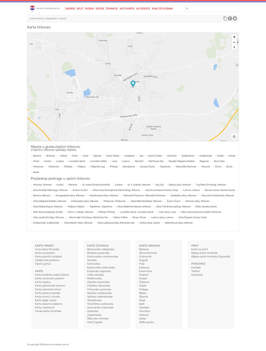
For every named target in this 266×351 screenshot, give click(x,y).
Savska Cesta (147, 166)
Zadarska (92, 311)
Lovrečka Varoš (77, 161)
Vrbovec (62, 18)
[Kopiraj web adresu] (225, 19)
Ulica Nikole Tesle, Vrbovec (78, 222)
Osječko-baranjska (98, 282)
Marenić (139, 161)
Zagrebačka (51, 18)
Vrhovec (205, 166)
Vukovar (144, 314)
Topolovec (165, 166)
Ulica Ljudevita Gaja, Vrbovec (48, 217)
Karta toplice (42, 282)
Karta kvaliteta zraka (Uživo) (52, 274)
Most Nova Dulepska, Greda (48, 212)
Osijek (100, 8)
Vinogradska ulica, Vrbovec (70, 195)
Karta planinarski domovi (50, 285)
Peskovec (38, 166)
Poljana (81, 166)
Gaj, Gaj (160, 184)
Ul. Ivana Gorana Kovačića (96, 184)
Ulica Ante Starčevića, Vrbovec (217, 195)
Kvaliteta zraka (162, 8)
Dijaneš (97, 155)
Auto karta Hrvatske (47, 249)
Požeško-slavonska (98, 285)
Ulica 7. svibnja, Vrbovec (80, 212)
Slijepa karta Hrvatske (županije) (210, 256)
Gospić (143, 278)
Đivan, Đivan (139, 217)
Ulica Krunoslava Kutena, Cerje (161, 190)
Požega (143, 289)
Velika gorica (146, 322)
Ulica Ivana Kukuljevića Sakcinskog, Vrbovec (116, 190)
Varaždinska (94, 300)
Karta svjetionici (44, 307)
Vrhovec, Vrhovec (42, 184)
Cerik (75, 155)
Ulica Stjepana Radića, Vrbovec (49, 201)
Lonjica (60, 161)
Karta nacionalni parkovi (49, 278)
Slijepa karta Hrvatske (204, 252)
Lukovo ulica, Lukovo (162, 217)
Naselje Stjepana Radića (182, 161)
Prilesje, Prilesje (106, 212)
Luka (114, 161)
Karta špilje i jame (45, 300)
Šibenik (143, 296)
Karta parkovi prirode (47, 293)
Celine (63, 155)
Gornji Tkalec (155, 155)
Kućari (47, 161)
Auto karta (127, 8)
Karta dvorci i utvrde (47, 296)
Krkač (36, 161)
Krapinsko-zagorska (99, 271)
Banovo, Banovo (41, 195)
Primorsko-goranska (99, 289)
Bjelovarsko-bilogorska (100, 249)
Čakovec (144, 282)
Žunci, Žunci (173, 201)
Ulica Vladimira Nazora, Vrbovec (134, 206)
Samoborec (129, 166)
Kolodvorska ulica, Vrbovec (104, 195)
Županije (112, 8)
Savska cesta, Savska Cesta (220, 190)
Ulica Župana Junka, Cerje (192, 217)
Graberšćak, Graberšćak (46, 222)
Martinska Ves (156, 161)
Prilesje (114, 166)
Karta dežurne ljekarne (48, 303)
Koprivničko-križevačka (101, 267)
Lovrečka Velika (98, 161)
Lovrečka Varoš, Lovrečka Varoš (137, 212)
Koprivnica (145, 271)
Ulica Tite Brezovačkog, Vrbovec (173, 206)
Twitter (195, 271)
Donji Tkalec (112, 155)
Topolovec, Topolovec (100, 206)
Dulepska (129, 155)
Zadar (142, 318)
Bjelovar (144, 249)
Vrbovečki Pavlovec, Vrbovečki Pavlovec (144, 195)
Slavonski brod (148, 252)
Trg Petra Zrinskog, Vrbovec (211, 184)
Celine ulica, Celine (150, 222)
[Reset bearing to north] (234, 47)
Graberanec (188, 155)
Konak (232, 155)
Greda (220, 155)
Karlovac (144, 267)
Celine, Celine (120, 217)
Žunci (218, 166)
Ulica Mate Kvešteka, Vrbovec (146, 201)
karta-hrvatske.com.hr (48, 8)
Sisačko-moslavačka (99, 293)
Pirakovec (53, 166)
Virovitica (144, 311)
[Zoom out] (234, 42)
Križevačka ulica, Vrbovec (84, 201)
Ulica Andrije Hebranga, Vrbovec (50, 190)
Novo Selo (219, 161)
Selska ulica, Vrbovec (180, 184)
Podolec (68, 166)
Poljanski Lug (97, 166)
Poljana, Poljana (76, 206)
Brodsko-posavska (98, 252)
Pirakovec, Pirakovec (115, 201)
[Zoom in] (234, 37)
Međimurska (94, 278)
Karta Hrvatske (37, 18)
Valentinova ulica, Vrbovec (179, 222)
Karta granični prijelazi (48, 256)
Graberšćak (205, 155)
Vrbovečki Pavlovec (186, 166)
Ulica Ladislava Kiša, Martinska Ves (116, 222)
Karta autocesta (45, 252)
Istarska (92, 260)
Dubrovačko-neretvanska (102, 256)
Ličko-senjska (95, 274)
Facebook (197, 274)
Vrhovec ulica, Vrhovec (197, 201)
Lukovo (126, 161)
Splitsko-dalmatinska (100, 296)
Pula (141, 263)
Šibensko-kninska (97, 318)
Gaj (141, 155)
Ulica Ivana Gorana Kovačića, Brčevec (201, 212)
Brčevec (50, 155)
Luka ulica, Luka (167, 212)
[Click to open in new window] (230, 19)
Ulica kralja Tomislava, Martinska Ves (88, 217)
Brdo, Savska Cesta (206, 206)
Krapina (143, 274)
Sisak (142, 300)
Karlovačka (93, 263)
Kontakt (196, 267)
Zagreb (70, 8)
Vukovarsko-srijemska (100, 307)
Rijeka (89, 8)
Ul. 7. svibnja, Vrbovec (139, 184)
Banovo (37, 155)
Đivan (229, 166)
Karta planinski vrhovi (48, 289)
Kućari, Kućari (80, 190)
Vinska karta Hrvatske (48, 311)
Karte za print (199, 249)
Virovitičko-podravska (100, 303)
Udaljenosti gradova (47, 260)
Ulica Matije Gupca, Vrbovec (48, 206)
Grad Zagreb (94, 322)
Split (80, 8)
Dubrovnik (145, 256)
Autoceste (143, 8)
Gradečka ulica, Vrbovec (183, 195)
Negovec (204, 161)
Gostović (172, 155)
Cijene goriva (43, 263)
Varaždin (144, 307)
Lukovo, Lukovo (191, 190)
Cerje (85, 155)
